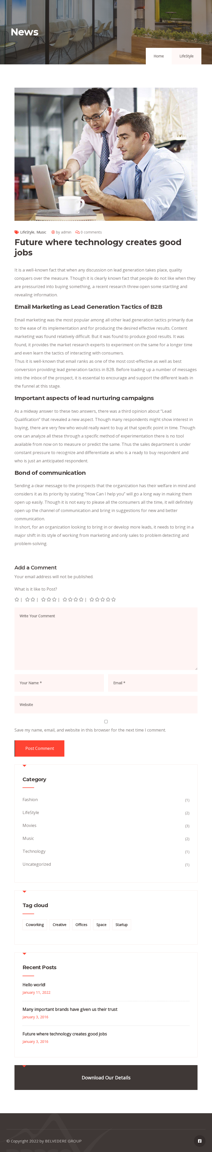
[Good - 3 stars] (49, 599)
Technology (34, 851)
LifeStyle (186, 56)
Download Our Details (106, 1077)
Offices (81, 924)
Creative (59, 924)
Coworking (35, 924)
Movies (29, 825)
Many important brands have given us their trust (69, 1009)
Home (159, 56)
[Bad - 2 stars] (30, 599)
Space (101, 924)
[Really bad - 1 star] (17, 599)
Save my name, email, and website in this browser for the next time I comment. (90, 730)
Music (41, 232)
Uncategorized (36, 864)
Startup (122, 924)
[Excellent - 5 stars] (103, 599)
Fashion (30, 799)
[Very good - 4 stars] (73, 599)
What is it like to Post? (35, 589)
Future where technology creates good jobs (64, 1034)
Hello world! (33, 985)
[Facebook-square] (200, 1141)
